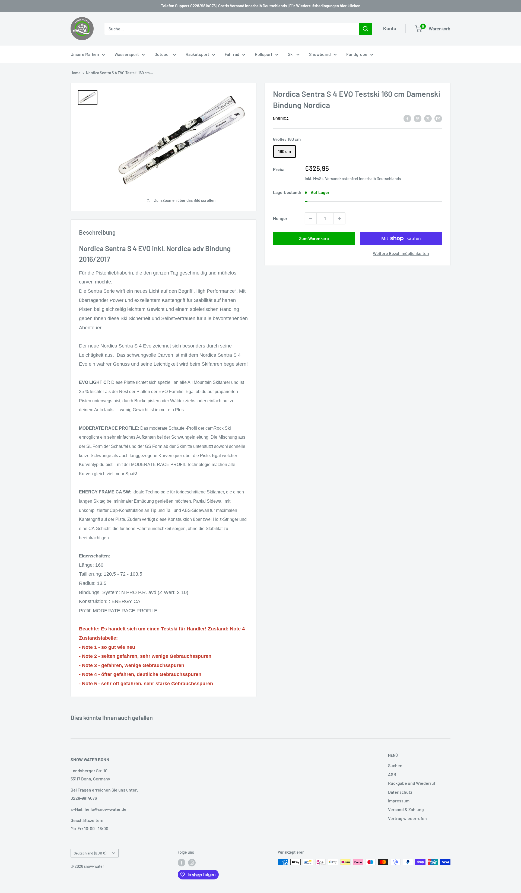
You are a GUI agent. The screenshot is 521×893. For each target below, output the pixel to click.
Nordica (281, 118)
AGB (392, 774)
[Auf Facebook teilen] (407, 118)
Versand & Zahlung (406, 809)
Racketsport (197, 54)
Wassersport (127, 54)
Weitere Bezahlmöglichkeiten (401, 253)
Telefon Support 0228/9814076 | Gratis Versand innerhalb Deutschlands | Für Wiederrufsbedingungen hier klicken (260, 5)
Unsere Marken (85, 54)
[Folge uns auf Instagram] (192, 862)
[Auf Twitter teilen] (428, 118)
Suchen (395, 765)
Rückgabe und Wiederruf (412, 783)
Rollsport (263, 54)
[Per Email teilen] (438, 118)
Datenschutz (400, 792)
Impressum (398, 800)
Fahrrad (232, 54)
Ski (291, 54)
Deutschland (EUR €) (90, 853)
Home (76, 73)
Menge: (280, 218)
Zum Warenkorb (314, 238)
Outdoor (162, 54)
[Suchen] (365, 29)
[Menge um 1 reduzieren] (310, 218)
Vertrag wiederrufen (407, 818)
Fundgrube (356, 54)
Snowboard (320, 54)
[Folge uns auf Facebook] (181, 862)
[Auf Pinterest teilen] (417, 118)
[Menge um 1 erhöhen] (339, 218)
